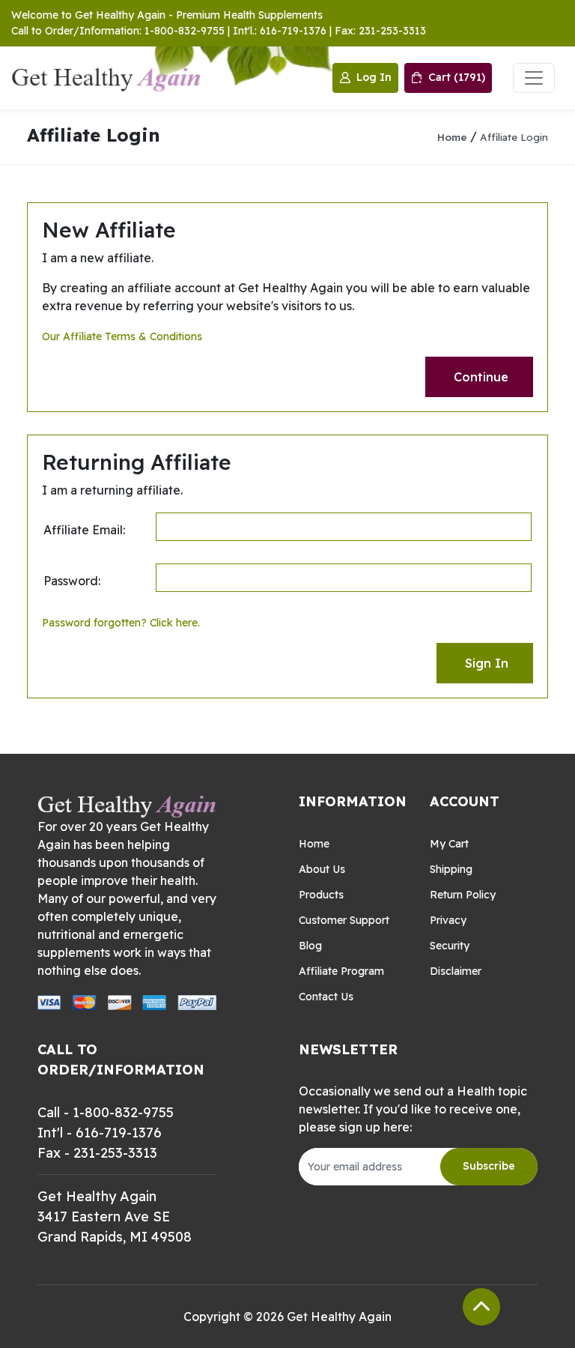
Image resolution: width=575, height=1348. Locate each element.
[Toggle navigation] (534, 78)
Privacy (448, 920)
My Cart (449, 843)
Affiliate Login (514, 136)
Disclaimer (455, 971)
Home (452, 136)
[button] (479, 377)
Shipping (451, 869)
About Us (322, 869)
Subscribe (489, 1166)
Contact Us (326, 996)
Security (449, 945)
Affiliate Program (341, 971)
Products (321, 894)
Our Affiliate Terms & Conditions (122, 336)
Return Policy (463, 894)
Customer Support (344, 920)
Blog (310, 945)
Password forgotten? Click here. (121, 622)
